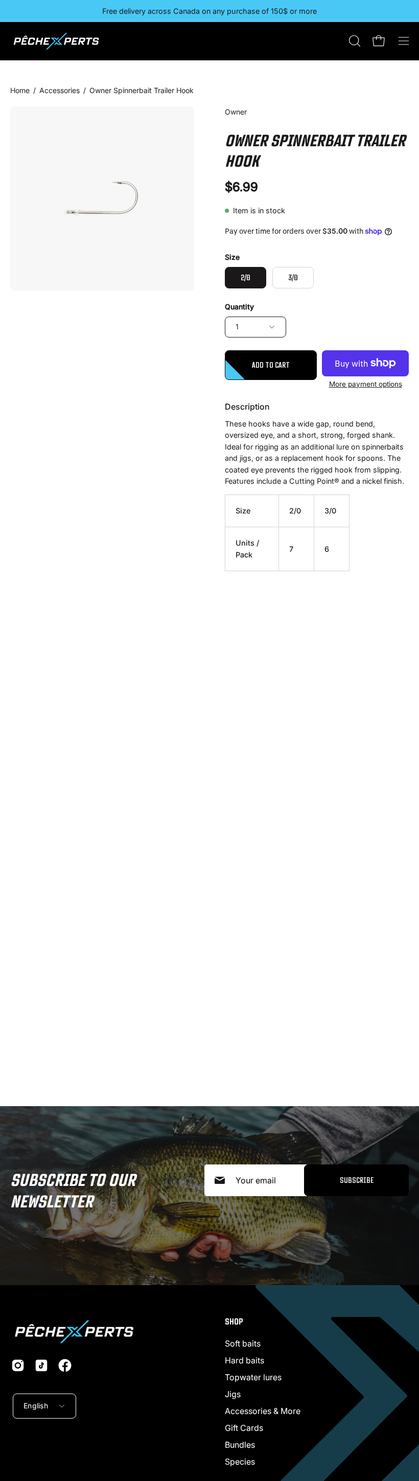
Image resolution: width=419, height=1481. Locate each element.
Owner (236, 111)
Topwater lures (253, 1377)
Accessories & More (262, 1411)
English (36, 1405)
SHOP (234, 1321)
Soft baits (243, 1343)
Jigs (233, 1394)
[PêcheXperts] (56, 41)
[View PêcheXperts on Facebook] (65, 1365)
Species (240, 1461)
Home (20, 90)
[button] (353, 41)
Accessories (59, 90)
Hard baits (244, 1360)
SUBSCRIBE (357, 1180)
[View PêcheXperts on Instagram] (18, 1365)
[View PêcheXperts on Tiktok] (41, 1365)
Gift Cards (244, 1428)
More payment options (365, 384)
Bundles (240, 1445)
